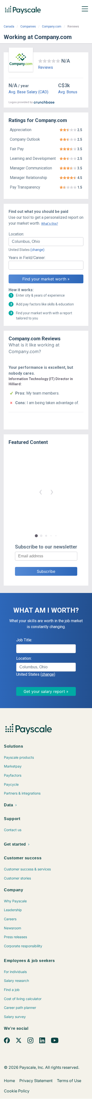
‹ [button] (40, 491)
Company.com (51, 26)
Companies (28, 26)
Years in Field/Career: (27, 257)
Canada (9, 26)
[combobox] (46, 241)
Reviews (45, 67)
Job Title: (24, 640)
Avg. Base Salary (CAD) (28, 92)
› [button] (51, 491)
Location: (16, 234)
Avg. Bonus (67, 92)
